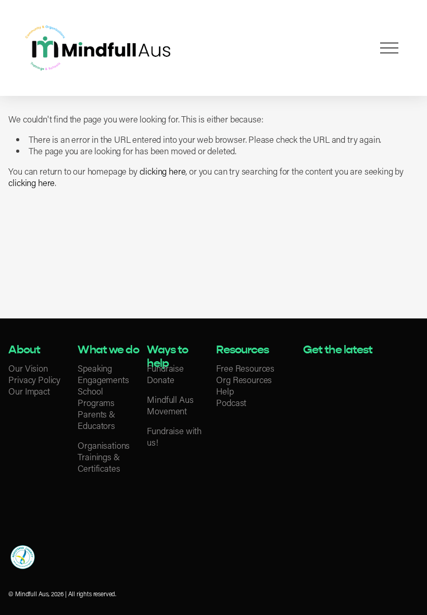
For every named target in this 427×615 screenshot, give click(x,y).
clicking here (163, 171)
